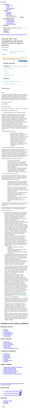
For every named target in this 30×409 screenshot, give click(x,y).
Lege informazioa (7, 334)
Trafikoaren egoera (7, 360)
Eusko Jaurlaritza (10, 8)
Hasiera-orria (9, 5)
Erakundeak (6, 73)
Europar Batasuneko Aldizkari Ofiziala (12, 373)
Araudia (5, 70)
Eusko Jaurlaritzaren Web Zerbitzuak (9, 383)
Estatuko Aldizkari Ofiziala (9, 372)
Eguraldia (5, 359)
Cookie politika (9, 22)
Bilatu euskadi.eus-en (11, 16)
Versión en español (7, 400)
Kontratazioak (6, 356)
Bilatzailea (8, 13)
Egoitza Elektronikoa (11, 24)
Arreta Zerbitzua (7, 345)
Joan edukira (3, 1)
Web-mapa (8, 14)
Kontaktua (8, 12)
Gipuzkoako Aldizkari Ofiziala (10, 371)
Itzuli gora (5, 403)
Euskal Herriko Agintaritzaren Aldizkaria (12, 367)
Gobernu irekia (6, 346)
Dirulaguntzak (6, 355)
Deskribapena (6, 66)
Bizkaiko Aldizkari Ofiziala (9, 369)
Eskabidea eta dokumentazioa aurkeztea (12, 81)
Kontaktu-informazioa (8, 75)
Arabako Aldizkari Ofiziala (9, 368)
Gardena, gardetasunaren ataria (10, 348)
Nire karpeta (6, 32)
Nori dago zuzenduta (8, 68)
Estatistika (5, 361)
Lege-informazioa (10, 21)
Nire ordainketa (7, 357)
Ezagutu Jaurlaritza (7, 343)
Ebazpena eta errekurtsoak (9, 83)
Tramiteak (8, 9)
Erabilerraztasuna (10, 20)
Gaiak (7, 6)
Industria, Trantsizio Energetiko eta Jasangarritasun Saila (13, 34)
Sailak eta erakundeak (8, 344)
